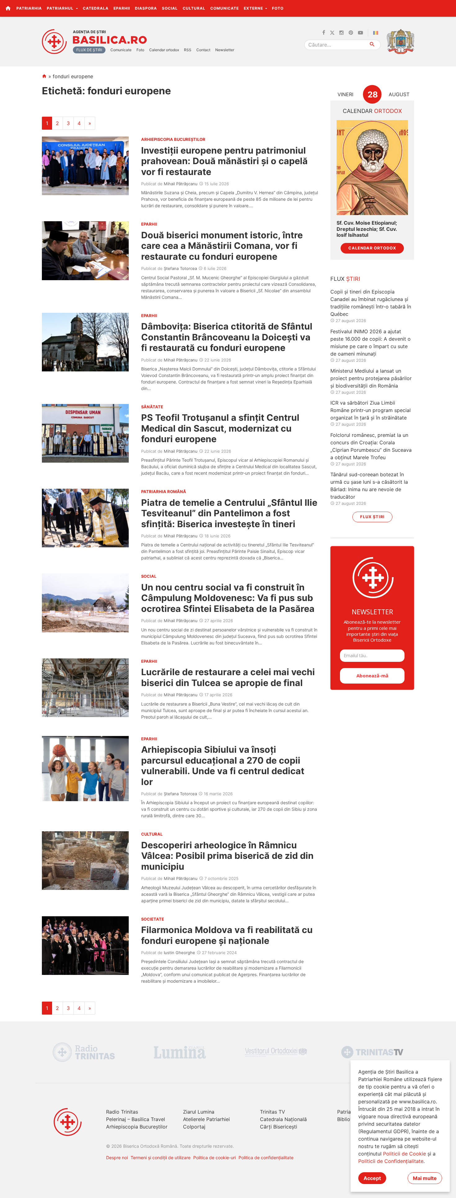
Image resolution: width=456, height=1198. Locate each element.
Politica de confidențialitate (266, 1157)
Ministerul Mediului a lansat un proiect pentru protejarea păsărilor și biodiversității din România (371, 378)
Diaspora (146, 8)
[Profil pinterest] (350, 33)
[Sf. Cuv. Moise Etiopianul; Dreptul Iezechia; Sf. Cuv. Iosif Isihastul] (372, 167)
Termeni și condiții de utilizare (160, 1157)
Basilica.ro (110, 40)
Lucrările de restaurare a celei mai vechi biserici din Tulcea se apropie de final (228, 677)
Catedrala (96, 8)
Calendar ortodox (164, 49)
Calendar (372, 111)
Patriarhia (29, 8)
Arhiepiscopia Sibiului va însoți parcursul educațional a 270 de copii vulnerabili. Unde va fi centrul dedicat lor (222, 765)
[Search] (372, 45)
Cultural (194, 8)
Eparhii (122, 8)
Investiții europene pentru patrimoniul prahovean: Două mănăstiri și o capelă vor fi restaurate (224, 161)
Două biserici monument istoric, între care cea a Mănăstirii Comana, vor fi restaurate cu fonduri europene (222, 246)
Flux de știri (89, 49)
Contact (203, 49)
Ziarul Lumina (198, 1112)
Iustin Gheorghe (179, 952)
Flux (345, 279)
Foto (278, 8)
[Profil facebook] (323, 33)
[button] (448, 8)
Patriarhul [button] (61, 8)
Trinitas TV (272, 1112)
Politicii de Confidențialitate (390, 1161)
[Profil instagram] (341, 33)
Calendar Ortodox (372, 248)
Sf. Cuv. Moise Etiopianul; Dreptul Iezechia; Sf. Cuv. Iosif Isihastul (367, 229)
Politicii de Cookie (404, 1154)
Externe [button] (254, 8)
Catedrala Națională (283, 1119)
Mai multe (425, 1178)
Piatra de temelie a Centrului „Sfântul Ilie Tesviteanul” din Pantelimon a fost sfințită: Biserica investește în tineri (229, 513)
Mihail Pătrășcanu (181, 183)
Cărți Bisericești (278, 1127)
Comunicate (224, 8)
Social (170, 8)
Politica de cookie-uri (214, 1157)
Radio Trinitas (122, 1112)
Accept (372, 1178)
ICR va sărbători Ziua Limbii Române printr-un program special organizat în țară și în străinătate (370, 410)
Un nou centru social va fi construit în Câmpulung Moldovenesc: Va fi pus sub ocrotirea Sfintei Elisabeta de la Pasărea (228, 598)
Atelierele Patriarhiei (206, 1119)
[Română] (377, 33)
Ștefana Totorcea (180, 268)
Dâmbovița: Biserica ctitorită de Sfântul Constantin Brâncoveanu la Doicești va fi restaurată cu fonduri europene (226, 337)
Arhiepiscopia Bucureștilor (137, 1127)
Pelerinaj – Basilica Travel (135, 1119)
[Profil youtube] (360, 33)
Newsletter (224, 49)
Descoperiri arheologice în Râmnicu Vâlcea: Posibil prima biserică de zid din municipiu (227, 856)
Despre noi (117, 1157)
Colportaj (194, 1127)
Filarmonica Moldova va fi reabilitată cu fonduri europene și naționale (227, 935)
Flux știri (372, 516)
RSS (187, 49)
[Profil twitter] (332, 33)
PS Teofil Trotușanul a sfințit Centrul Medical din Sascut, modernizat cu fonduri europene (220, 428)
